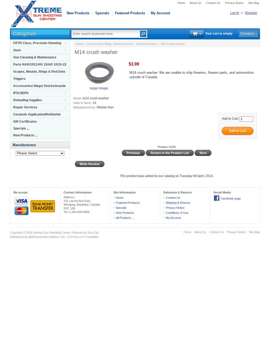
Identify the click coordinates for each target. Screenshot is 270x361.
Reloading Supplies (27, 100)
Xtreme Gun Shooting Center (51, 232)
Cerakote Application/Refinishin (37, 114)
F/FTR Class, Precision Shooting (37, 43)
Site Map (253, 2)
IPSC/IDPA (21, 93)
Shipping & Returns (178, 202)
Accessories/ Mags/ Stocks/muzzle (39, 86)
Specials (102, 13)
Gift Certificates (25, 121)
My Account (160, 13)
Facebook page (231, 198)
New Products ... (25, 135)
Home (181, 2)
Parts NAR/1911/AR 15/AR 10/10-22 (39, 64)
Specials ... (21, 128)
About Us (195, 2)
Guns (17, 50)
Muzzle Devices (146, 43)
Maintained (17, 236)
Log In (234, 13)
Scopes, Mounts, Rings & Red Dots (39, 71)
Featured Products (130, 13)
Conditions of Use (177, 212)
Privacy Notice (234, 2)
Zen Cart (93, 232)
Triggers (19, 79)
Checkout (247, 33)
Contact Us (213, 2)
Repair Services (25, 107)
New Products (78, 13)
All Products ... (125, 217)
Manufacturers (24, 145)
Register (251, 13)
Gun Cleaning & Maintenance (34, 57)
